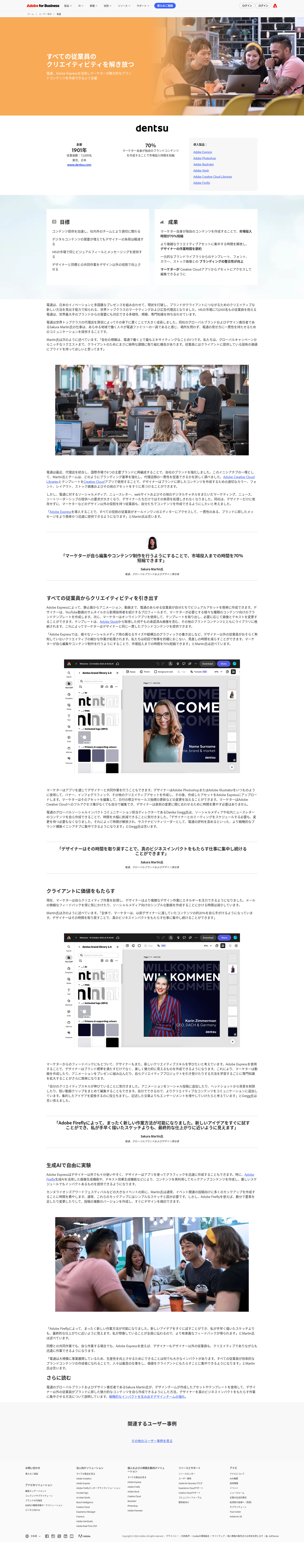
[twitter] (59, 1536)
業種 (92, 5)
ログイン (247, 5)
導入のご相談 (165, 6)
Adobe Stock (201, 170)
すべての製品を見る (85, 1473)
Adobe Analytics (83, 1478)
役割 (106, 5)
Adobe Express (202, 152)
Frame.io (80, 1516)
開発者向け (184, 1502)
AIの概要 (234, 1478)
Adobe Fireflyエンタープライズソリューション (96, 1488)
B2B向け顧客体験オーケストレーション (44, 1505)
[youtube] (71, 1536)
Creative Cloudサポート (189, 1492)
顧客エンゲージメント (35, 1491)
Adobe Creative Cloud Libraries (212, 176)
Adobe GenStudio (84, 1521)
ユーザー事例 (45, 14)
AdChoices (274, 1536)
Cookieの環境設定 (200, 1536)
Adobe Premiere (135, 1510)
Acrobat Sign (82, 1492)
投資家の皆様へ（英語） (241, 1502)
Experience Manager (85, 1511)
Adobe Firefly (201, 183)
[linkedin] (65, 1536)
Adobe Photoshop (204, 158)
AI (79, 5)
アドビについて (237, 1473)
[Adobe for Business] (275, 5)
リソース (123, 5)
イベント (234, 1488)
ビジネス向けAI (32, 1510)
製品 (66, 5)
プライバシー (172, 1536)
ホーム (30, 14)
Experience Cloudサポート (191, 1488)
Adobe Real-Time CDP (86, 1526)
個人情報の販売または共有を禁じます (245, 1536)
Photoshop (133, 1505)
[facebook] (47, 1536)
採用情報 (234, 1483)
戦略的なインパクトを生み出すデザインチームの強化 (147, 1396)
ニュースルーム (237, 1492)
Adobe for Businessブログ (190, 1483)
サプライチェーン (238, 1507)
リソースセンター (187, 1473)
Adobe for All (236, 1516)
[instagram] (53, 1536)
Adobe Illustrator (203, 164)
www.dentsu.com (79, 165)
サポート (142, 5)
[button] (32, 1536)
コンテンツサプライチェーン (39, 1495)
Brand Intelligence (84, 1502)
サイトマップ (218, 1536)
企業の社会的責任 (238, 1497)
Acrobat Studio (83, 1497)
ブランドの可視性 (33, 1500)
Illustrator (132, 1501)
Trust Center (235, 1511)
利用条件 (185, 1536)
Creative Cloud (94, 481)
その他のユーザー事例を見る (152, 1440)
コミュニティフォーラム (190, 1497)
